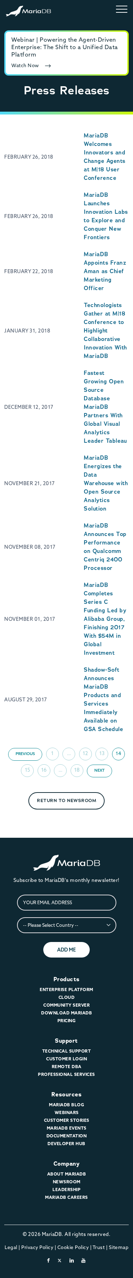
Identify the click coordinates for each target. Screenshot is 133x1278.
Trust (99, 1247)
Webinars (67, 1112)
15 (27, 770)
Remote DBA (67, 1066)
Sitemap (119, 1247)
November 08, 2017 (30, 547)
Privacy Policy (37, 1247)
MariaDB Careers (66, 1197)
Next (99, 770)
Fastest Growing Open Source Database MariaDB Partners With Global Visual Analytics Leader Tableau (105, 406)
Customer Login (66, 1058)
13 (102, 753)
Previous (25, 753)
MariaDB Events (67, 1128)
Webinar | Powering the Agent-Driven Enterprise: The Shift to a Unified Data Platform (64, 47)
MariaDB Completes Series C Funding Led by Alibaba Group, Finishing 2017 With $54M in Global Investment (105, 618)
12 (85, 753)
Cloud (67, 997)
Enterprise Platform (66, 989)
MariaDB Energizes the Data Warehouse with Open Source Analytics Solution (106, 483)
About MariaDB (66, 1174)
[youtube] (83, 1260)
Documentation (66, 1135)
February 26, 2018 (28, 157)
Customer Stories (66, 1120)
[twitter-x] (59, 1260)
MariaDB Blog (66, 1104)
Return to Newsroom (66, 800)
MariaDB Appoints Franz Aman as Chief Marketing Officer (105, 271)
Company (67, 1163)
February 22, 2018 (28, 271)
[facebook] (48, 1260)
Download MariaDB (66, 1012)
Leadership (66, 1189)
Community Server (66, 1005)
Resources (66, 1094)
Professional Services (66, 1074)
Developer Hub (66, 1143)
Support (66, 1040)
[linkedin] (72, 1260)
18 (76, 770)
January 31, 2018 (27, 331)
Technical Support (66, 1051)
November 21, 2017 (29, 483)
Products (67, 979)
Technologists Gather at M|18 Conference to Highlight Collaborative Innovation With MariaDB (105, 330)
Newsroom (67, 1181)
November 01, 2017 (29, 619)
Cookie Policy (73, 1247)
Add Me (66, 950)
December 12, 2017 (29, 407)
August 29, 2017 (25, 699)
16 (43, 770)
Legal (11, 1247)
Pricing (66, 1020)
